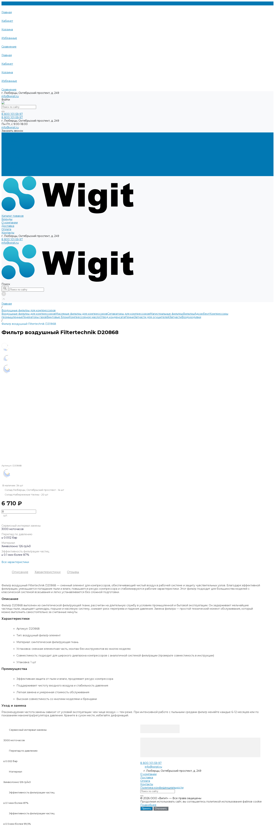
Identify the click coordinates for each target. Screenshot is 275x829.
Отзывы (73, 572)
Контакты (7, 174)
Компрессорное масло (84, 317)
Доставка (7, 167)
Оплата (6, 171)
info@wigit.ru (10, 96)
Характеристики (48, 572)
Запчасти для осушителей (151, 317)
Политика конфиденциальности (162, 787)
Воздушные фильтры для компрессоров (28, 313)
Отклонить (161, 808)
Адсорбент (202, 313)
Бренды (6, 161)
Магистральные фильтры (166, 313)
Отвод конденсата (112, 317)
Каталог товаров (12, 157)
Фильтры (188, 313)
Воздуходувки (191, 317)
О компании (9, 164)
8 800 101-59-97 (12, 239)
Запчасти (175, 317)
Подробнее (148, 805)
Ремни (129, 317)
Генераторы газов (35, 317)
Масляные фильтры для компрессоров (81, 313)
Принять (146, 808)
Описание (20, 572)
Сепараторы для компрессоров (128, 313)
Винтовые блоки (58, 317)
